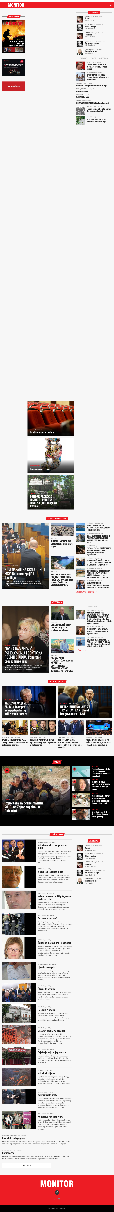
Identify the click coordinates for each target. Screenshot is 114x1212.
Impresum (57, 1199)
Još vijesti (26, 1165)
